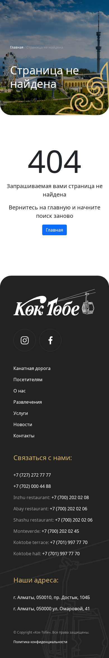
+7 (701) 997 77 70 (68, 542)
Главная (16, 47)
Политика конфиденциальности (40, 641)
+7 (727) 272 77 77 (32, 475)
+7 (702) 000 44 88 (32, 486)
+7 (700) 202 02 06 (68, 509)
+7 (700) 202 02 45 (60, 531)
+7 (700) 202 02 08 (70, 497)
